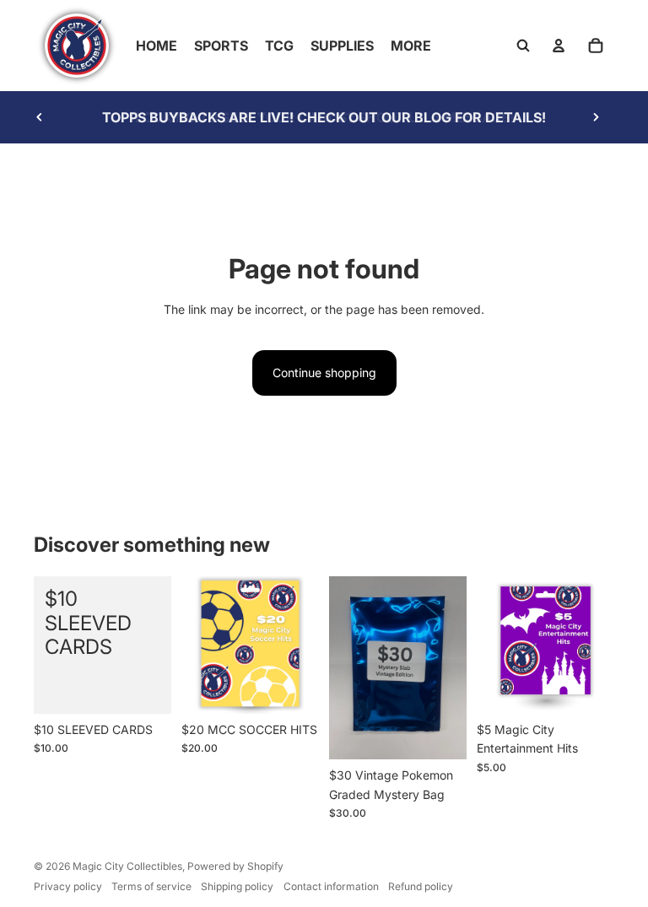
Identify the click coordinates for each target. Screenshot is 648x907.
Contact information (331, 886)
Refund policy (420, 886)
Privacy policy (68, 886)
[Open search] (523, 45)
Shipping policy (237, 886)
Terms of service (151, 886)
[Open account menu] (558, 45)
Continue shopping (324, 372)
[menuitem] (411, 45)
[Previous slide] (39, 117)
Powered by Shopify (235, 866)
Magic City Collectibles (127, 866)
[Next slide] (595, 117)
